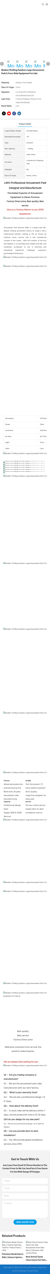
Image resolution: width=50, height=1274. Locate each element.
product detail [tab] (25, 124)
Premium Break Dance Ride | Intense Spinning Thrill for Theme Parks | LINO (13, 1256)
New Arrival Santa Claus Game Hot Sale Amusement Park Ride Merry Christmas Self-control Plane (36, 1259)
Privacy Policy (32, 1270)
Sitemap (21, 1270)
